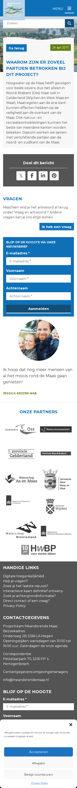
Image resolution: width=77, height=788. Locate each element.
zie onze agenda (53, 646)
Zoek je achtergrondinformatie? (29, 596)
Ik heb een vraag (56, 227)
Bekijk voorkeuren (38, 774)
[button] (71, 725)
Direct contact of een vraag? (26, 601)
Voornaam (15, 271)
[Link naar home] (14, 10)
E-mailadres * (18, 253)
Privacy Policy (39, 783)
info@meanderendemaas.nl (26, 680)
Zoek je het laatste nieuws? (25, 586)
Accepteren (38, 752)
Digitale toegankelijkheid (23, 576)
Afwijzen (38, 763)
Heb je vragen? (15, 581)
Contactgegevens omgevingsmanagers (35, 672)
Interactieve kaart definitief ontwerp (33, 591)
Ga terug (16, 48)
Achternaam (17, 288)
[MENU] (69, 8)
